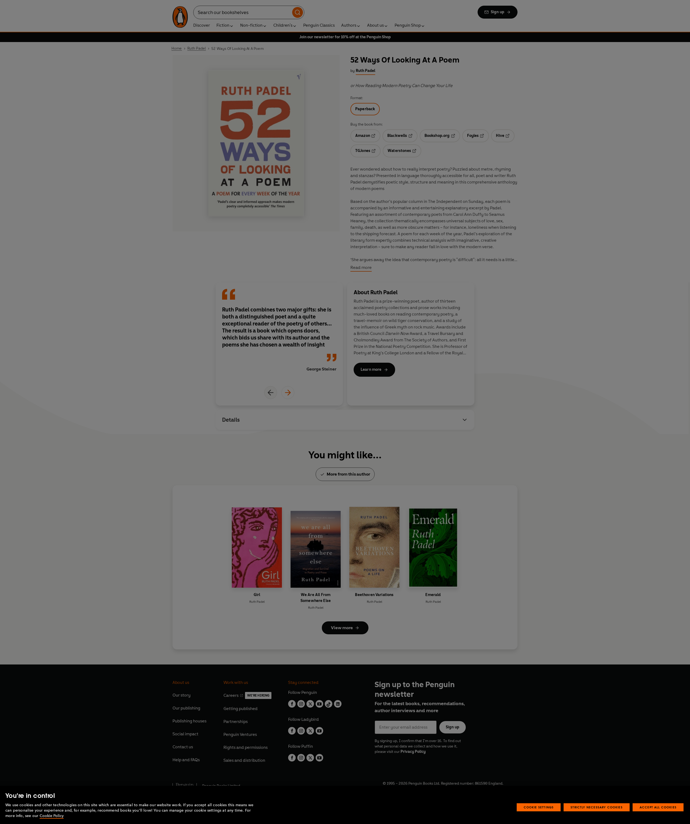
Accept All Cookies (658, 807)
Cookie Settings (539, 807)
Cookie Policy (52, 815)
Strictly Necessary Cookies (597, 807)
